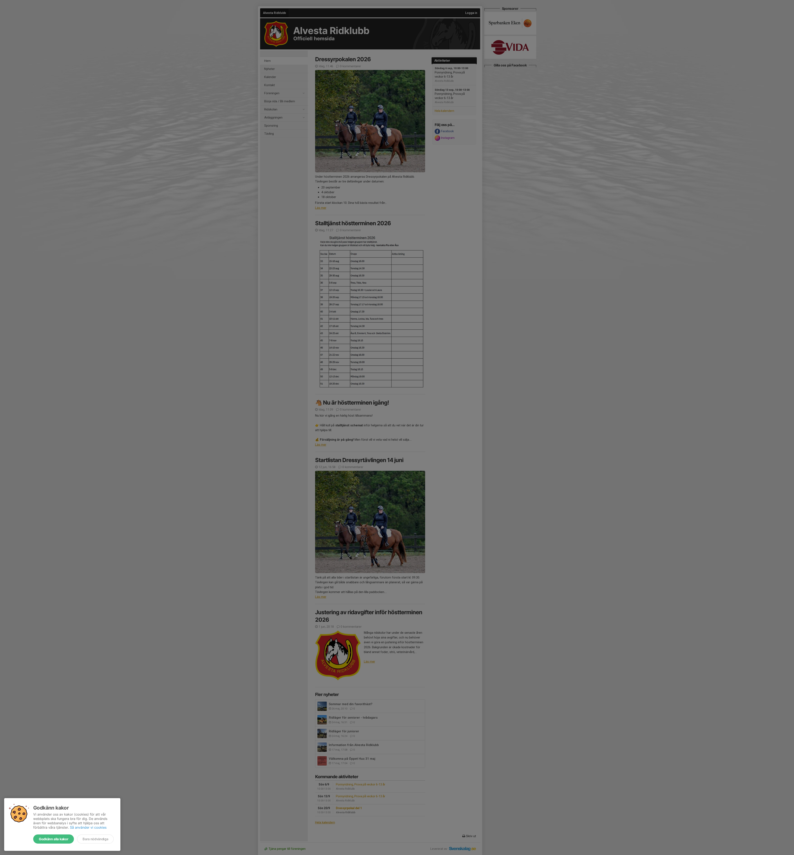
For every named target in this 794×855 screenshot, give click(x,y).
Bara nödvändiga (95, 839)
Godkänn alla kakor (53, 839)
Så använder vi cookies (88, 827)
